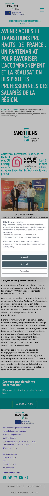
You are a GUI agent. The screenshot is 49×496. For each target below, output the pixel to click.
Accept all (24, 257)
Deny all (24, 264)
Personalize (24, 271)
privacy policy (8, 246)
